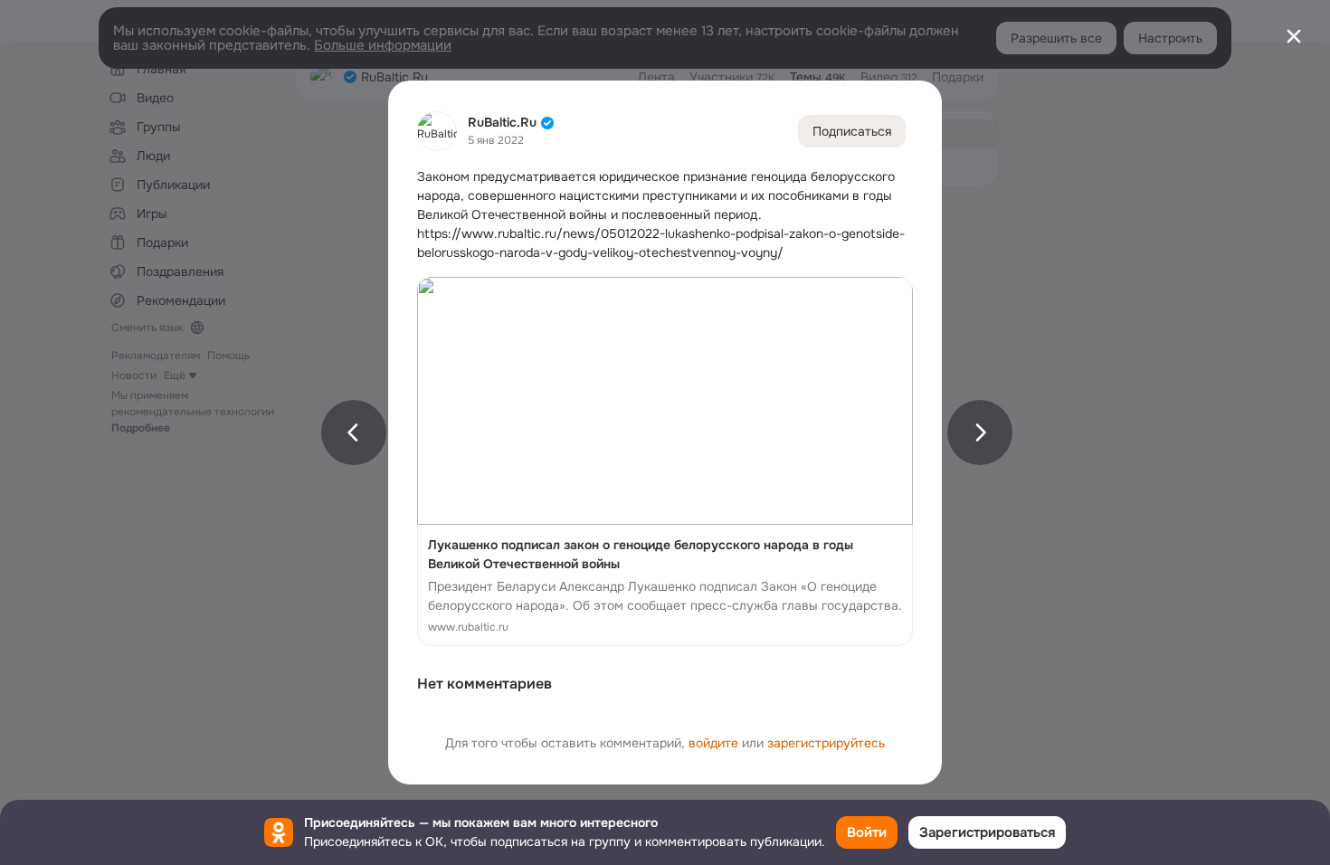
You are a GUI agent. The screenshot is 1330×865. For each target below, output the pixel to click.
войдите (713, 743)
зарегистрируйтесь (826, 743)
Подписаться (851, 131)
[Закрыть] (1293, 36)
